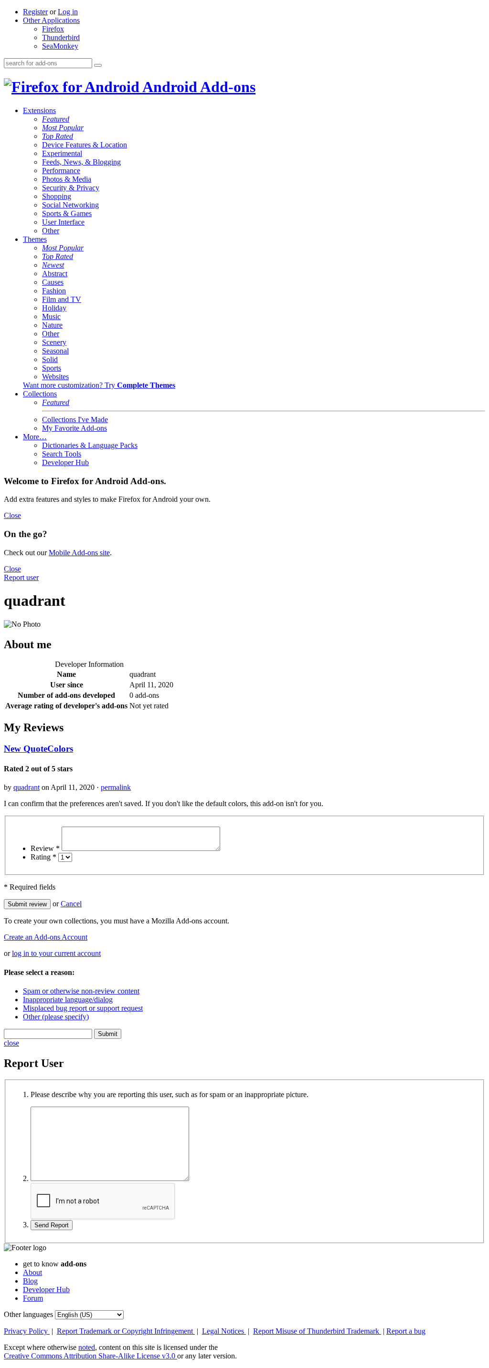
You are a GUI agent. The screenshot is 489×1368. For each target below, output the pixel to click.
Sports (51, 368)
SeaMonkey (60, 46)
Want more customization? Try (99, 385)
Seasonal (55, 351)
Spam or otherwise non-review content (81, 991)
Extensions (39, 110)
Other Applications (51, 20)
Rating (43, 857)
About (32, 1272)
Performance (61, 170)
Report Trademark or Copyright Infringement (126, 1331)
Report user (21, 577)
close (11, 1043)
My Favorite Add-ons (74, 428)
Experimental (62, 153)
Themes (35, 239)
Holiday (54, 308)
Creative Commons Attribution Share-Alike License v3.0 (90, 1356)
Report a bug (405, 1331)
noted (86, 1347)
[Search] (98, 65)
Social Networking (70, 205)
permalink (116, 787)
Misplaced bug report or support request (83, 1008)
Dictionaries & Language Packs (90, 445)
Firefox (53, 29)
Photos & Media (66, 179)
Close (12, 515)
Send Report (51, 1225)
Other (50, 231)
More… (35, 437)
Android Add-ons (197, 86)
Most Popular (63, 128)
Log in (68, 12)
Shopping (56, 196)
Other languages (28, 1314)
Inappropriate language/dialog (68, 999)
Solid (50, 359)
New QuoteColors (38, 749)
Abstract (54, 273)
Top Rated (57, 136)
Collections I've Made (75, 419)
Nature (52, 325)
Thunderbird (61, 37)
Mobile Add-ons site (79, 553)
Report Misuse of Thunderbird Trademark (317, 1331)
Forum (33, 1298)
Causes (53, 282)
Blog (30, 1281)
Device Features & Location (84, 145)
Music (51, 316)
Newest (53, 265)
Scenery (54, 342)
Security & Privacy (70, 188)
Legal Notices (224, 1331)
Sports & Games (67, 213)
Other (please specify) (56, 1017)
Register (35, 12)
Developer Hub (65, 462)
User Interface (63, 222)
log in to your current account (56, 953)
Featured (55, 119)
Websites (55, 377)
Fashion (54, 291)
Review (45, 848)
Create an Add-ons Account (45, 937)
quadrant (26, 787)
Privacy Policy (27, 1331)
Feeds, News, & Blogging (81, 162)
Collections (40, 394)
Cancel (71, 904)
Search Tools (61, 454)
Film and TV (61, 299)
